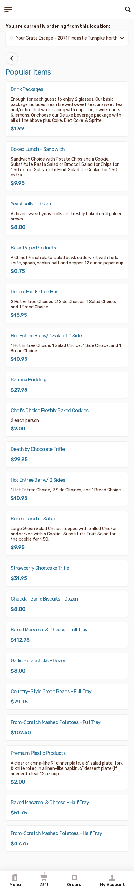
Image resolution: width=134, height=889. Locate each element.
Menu (15, 884)
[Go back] (12, 58)
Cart (44, 879)
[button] (67, 38)
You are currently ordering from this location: (58, 26)
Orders (74, 884)
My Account (112, 884)
